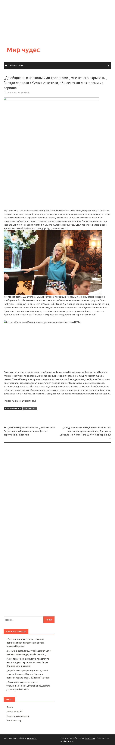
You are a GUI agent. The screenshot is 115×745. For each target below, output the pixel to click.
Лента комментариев (17, 715)
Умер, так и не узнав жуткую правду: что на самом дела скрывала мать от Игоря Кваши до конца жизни (27, 662)
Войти (9, 706)
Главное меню (16, 65)
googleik (25, 92)
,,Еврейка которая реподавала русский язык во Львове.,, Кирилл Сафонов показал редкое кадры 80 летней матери (28, 674)
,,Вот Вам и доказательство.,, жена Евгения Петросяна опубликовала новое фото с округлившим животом (30, 431)
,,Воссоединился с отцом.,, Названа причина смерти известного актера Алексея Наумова (25, 643)
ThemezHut (68, 741)
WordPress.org (14, 720)
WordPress (90, 738)
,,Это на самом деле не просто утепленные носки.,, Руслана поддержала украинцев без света (28, 686)
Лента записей (14, 711)
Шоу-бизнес (30, 409)
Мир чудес (23, 50)
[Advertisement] (57, 21)
